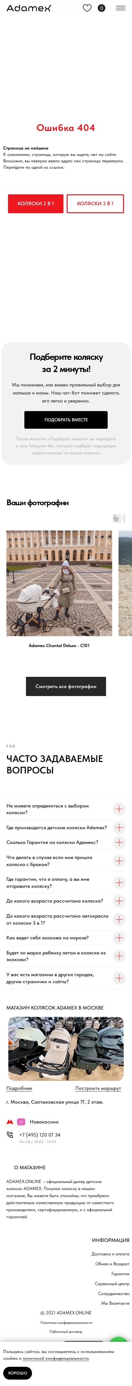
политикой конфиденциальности (56, 1358)
